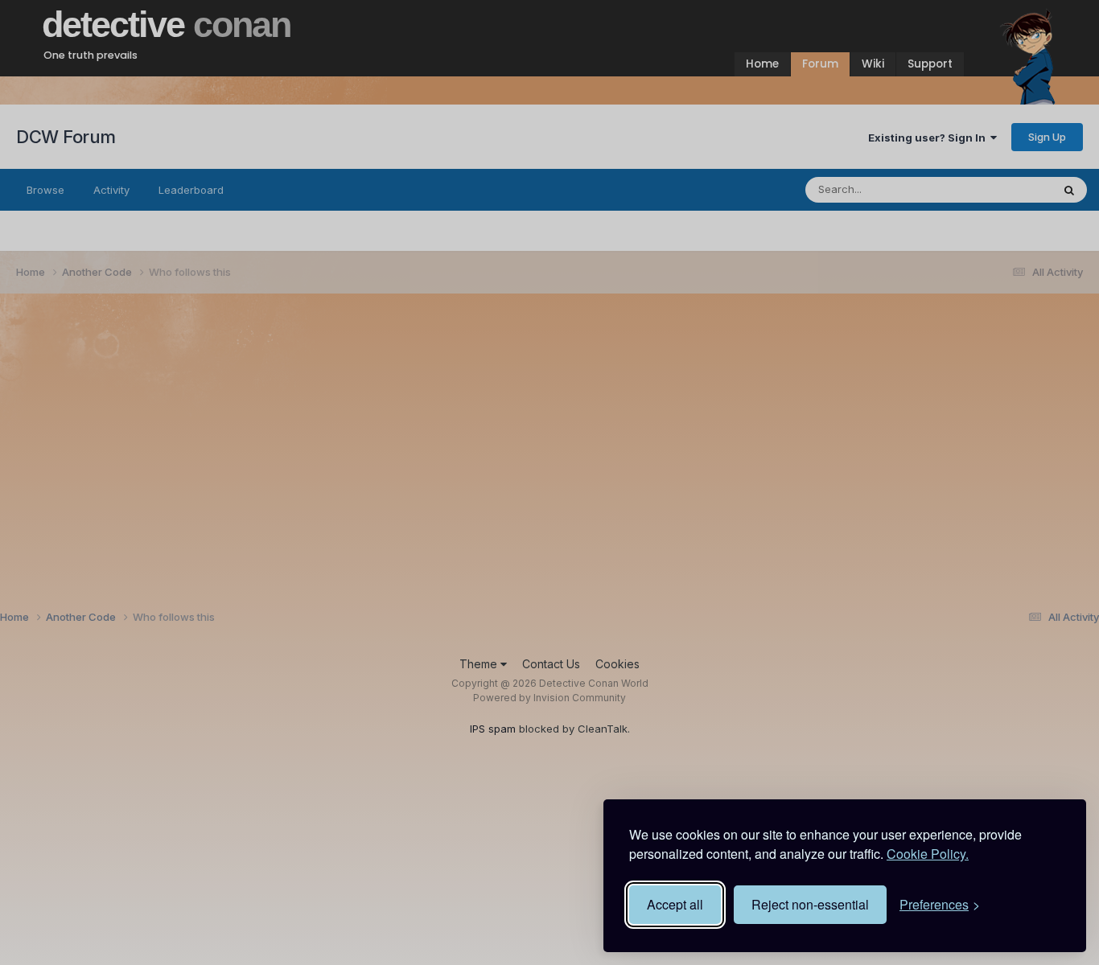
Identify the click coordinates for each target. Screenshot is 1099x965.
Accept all (675, 904)
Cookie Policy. (928, 853)
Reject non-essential (810, 904)
